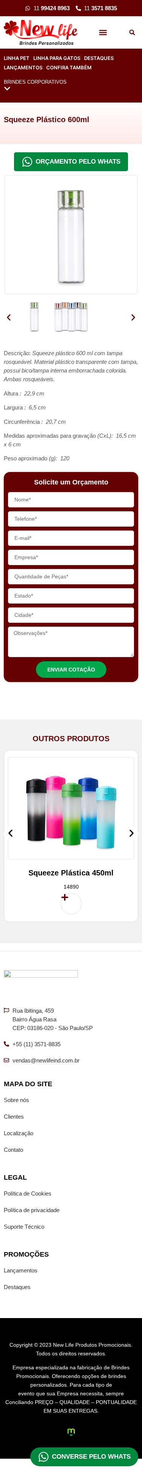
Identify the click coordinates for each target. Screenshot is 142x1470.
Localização (18, 1133)
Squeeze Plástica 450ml (71, 873)
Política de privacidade (31, 1210)
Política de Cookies (27, 1193)
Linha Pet (17, 58)
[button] (103, 32)
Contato (13, 1150)
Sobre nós (16, 1100)
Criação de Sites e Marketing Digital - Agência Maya (71, 1432)
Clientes (14, 1116)
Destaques (99, 58)
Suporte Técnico (24, 1226)
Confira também (69, 67)
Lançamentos (23, 67)
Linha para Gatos (56, 58)
